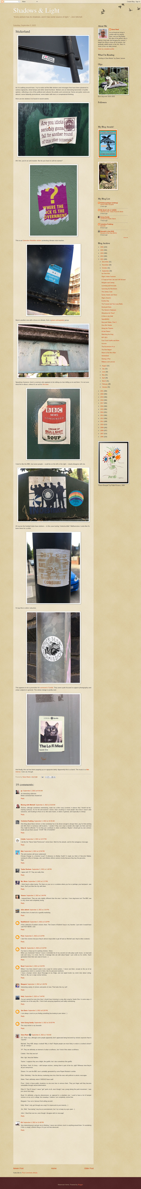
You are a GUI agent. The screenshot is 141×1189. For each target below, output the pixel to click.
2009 (102, 427)
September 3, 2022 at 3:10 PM (39, 922)
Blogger (80, 1184)
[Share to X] (50, 777)
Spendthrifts (105, 319)
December (105, 262)
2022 (102, 259)
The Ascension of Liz (108, 346)
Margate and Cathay (108, 282)
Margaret (24, 984)
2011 (102, 421)
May (103, 375)
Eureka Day (105, 301)
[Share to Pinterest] (54, 777)
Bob (22, 851)
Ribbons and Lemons (108, 362)
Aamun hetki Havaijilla (107, 204)
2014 (102, 412)
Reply (22, 798)
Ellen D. (23, 948)
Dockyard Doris (106, 307)
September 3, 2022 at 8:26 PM (38, 1010)
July (103, 369)
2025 (102, 250)
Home (54, 1168)
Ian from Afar (106, 273)
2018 (102, 400)
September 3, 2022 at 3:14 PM (34, 936)
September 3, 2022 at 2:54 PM (39, 910)
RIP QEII (104, 337)
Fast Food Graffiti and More (110, 340)
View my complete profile (106, 49)
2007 (102, 433)
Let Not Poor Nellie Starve (108, 219)
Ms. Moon (24, 881)
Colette (23, 839)
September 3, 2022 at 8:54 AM (33, 791)
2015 (102, 409)
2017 (102, 403)
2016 (102, 406)
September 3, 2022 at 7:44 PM (34, 996)
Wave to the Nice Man (109, 352)
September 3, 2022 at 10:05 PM (44, 1022)
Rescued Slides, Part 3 (109, 322)
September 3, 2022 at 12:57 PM (36, 839)
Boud (22, 966)
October (105, 268)
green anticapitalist (57, 320)
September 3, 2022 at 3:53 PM (35, 966)
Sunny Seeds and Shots (109, 295)
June (104, 372)
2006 (102, 437)
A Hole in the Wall (107, 316)
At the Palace (106, 331)
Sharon (23, 895)
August (104, 366)
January (105, 387)
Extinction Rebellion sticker (32, 240)
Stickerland (105, 356)
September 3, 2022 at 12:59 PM (34, 851)
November (105, 265)
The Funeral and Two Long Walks (112, 304)
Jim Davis (24, 1010)
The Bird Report (107, 350)
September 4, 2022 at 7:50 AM (41, 1035)
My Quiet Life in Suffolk (108, 210)
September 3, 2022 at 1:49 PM (42, 869)
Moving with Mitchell (28, 805)
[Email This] (46, 777)
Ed (22, 1122)
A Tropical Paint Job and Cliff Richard (113, 279)
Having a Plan (106, 359)
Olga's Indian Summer (109, 276)
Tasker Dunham (26, 869)
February (105, 384)
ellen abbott (25, 910)
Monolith (103, 226)
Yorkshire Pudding (27, 821)
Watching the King (107, 334)
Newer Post (18, 1168)
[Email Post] (42, 777)
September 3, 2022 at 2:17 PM (38, 881)
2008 (102, 430)
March (104, 381)
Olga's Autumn (106, 298)
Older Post (89, 1168)
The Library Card (107, 292)
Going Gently (104, 217)
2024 (102, 253)
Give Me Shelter (107, 325)
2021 (102, 391)
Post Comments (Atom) (29, 1173)
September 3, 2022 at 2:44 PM (36, 895)
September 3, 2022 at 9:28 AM (45, 805)
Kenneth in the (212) (107, 231)
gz (21, 791)
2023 (102, 256)
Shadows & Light (36, 10)
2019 (102, 397)
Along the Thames (107, 328)
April (103, 378)
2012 (102, 418)
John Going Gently (27, 1022)
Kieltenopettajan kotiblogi (109, 203)
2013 (102, 415)
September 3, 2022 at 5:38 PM (37, 984)
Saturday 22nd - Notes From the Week (111, 211)
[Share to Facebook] (52, 777)
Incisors (104, 343)
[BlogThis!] (48, 777)
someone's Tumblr (46, 687)
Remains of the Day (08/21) (108, 233)
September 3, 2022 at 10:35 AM (44, 821)
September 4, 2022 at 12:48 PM (33, 1122)
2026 (102, 247)
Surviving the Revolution (109, 289)
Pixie (22, 936)
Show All (125, 237)
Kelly (22, 996)
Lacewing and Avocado (109, 286)
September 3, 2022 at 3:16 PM (36, 948)
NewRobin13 (25, 922)
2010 (102, 424)
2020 (102, 394)
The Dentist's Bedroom (109, 310)
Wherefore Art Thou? (108, 313)
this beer (45, 384)
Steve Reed (24, 1035)
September (105, 271)
